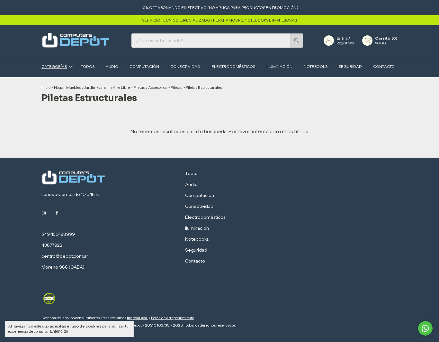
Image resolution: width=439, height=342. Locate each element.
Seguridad (350, 66)
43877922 (51, 245)
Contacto (384, 66)
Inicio (45, 87)
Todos (87, 66)
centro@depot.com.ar (64, 256)
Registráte (345, 43)
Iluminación (279, 66)
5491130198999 (58, 234)
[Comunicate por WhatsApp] (425, 328)
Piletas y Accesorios (150, 87)
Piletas (176, 87)
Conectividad (185, 66)
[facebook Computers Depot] (57, 213)
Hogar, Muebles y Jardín (74, 87)
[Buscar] (296, 40)
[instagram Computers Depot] (43, 213)
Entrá (342, 38)
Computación (144, 66)
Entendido (59, 331)
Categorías (54, 66)
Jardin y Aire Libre (114, 87)
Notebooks (315, 66)
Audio (112, 66)
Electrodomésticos (233, 66)
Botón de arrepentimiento (172, 317)
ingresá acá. (137, 317)
